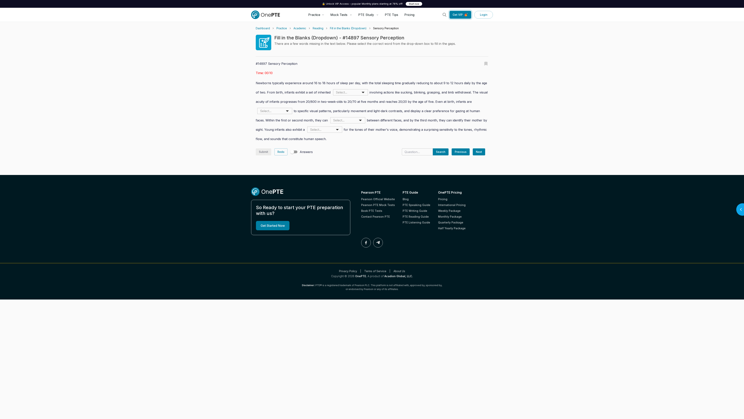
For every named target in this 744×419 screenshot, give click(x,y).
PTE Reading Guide (416, 216)
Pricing (409, 15)
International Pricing (452, 205)
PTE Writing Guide (415, 210)
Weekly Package (449, 210)
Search (440, 151)
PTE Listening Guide (416, 222)
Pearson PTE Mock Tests (378, 205)
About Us (399, 271)
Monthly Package (450, 216)
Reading (318, 28)
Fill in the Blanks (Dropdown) (348, 28)
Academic (300, 28)
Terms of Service (375, 271)
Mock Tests (338, 15)
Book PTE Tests (371, 210)
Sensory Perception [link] (386, 28)
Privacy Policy (348, 271)
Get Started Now (273, 226)
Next (479, 151)
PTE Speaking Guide (416, 205)
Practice (281, 28)
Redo (280, 151)
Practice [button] (314, 15)
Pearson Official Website (378, 199)
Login (483, 14)
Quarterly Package (450, 222)
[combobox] (350, 92)
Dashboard (263, 28)
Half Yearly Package (452, 228)
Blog (406, 199)
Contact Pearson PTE (375, 216)
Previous (461, 151)
